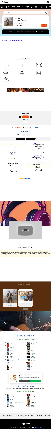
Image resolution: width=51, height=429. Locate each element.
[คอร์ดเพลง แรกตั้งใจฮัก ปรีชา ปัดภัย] (8, 406)
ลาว (44, 6)
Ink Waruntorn (12, 363)
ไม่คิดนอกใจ (12, 344)
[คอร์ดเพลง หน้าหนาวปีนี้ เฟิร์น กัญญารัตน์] (29, 397)
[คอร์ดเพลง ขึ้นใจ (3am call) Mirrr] (8, 400)
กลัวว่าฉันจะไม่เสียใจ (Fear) (14, 359)
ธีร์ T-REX (11, 368)
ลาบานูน (32, 363)
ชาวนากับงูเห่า (33, 347)
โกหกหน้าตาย (25, 303)
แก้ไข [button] (23, 178)
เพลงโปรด (45, 25)
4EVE (11, 403)
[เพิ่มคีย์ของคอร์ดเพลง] (31, 117)
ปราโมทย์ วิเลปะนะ (12, 348)
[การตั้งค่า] (48, 2)
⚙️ (29, 131)
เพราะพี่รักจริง (33, 353)
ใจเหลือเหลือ (33, 344)
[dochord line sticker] (25, 377)
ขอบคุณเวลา (33, 405)
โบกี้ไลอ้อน (32, 343)
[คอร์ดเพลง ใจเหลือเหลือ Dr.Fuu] (29, 345)
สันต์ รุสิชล (21, 23)
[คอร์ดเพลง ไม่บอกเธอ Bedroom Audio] (29, 357)
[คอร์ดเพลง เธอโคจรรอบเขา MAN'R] (29, 403)
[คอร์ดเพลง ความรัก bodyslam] (29, 351)
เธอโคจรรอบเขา (33, 402)
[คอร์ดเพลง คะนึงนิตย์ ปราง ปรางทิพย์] (8, 395)
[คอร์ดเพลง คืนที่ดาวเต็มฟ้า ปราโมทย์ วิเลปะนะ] (8, 348)
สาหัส (32, 367)
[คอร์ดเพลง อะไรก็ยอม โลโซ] (8, 357)
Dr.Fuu (32, 346)
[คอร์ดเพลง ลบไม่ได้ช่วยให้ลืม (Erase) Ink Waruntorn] (8, 363)
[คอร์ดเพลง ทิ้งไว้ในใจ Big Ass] (29, 365)
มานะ (31, 359)
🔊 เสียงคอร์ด (25, 131)
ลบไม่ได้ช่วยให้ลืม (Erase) (14, 361)
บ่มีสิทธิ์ (11, 367)
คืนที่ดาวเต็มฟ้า (12, 347)
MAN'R (32, 403)
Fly (31, 348)
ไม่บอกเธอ (32, 356)
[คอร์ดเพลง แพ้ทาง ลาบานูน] (29, 363)
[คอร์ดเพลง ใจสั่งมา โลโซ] (8, 351)
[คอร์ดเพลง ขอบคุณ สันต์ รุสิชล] (10, 295)
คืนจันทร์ (11, 342)
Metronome (20, 134)
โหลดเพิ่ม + (25, 309)
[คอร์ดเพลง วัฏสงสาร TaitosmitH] (29, 395)
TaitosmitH (32, 395)
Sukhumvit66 (33, 406)
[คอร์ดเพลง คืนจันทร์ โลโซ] (8, 343)
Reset (25, 122)
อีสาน (50, 6)
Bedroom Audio (33, 357)
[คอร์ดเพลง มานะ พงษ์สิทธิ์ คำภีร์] (29, 360)
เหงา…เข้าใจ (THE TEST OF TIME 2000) (16, 402)
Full (20, 138)
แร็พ (20, 6)
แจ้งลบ (36, 427)
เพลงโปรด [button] (28, 178)
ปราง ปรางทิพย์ (12, 395)
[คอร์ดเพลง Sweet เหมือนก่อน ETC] (29, 400)
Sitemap (40, 427)
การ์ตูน (25, 6)
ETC (31, 400)
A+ (39, 127)
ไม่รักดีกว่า (11, 353)
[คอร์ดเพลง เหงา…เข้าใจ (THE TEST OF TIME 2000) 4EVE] (8, 403)
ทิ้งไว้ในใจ (32, 364)
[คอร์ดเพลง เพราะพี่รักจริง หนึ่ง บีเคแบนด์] (29, 354)
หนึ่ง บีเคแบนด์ (33, 354)
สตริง (18, 6)
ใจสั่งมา (11, 350)
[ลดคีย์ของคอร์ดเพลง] (20, 117)
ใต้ (33, 6)
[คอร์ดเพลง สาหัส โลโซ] (29, 368)
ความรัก (32, 350)
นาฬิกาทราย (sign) (34, 342)
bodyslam (32, 351)
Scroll (31, 138)
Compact (32, 134)
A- (33, 127)
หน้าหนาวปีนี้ (33, 396)
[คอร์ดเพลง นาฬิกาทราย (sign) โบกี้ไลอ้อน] (29, 343)
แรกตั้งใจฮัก (12, 405)
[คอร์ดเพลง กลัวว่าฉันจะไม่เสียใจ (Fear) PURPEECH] (8, 360)
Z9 (10, 354)
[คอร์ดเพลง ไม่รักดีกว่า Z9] (8, 354)
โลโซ (11, 343)
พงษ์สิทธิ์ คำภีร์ (33, 360)
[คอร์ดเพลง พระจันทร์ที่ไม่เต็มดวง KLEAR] (8, 397)
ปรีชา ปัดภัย (12, 406)
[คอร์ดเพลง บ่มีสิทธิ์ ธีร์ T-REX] (8, 368)
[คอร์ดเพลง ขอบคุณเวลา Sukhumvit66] (29, 406)
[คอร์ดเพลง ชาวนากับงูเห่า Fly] (29, 348)
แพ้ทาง (32, 361)
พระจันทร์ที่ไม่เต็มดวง (13, 396)
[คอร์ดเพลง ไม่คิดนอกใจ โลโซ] (8, 345)
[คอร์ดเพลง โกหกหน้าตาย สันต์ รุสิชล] (25, 295)
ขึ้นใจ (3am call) (12, 399)
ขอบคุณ (10, 303)
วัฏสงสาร (32, 393)
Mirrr (11, 400)
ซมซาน (11, 364)
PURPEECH (12, 360)
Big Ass (32, 366)
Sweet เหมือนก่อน (33, 399)
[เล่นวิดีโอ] (25, 230)
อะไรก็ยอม (11, 356)
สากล (22, 6)
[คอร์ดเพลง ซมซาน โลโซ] (8, 365)
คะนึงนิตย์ (11, 393)
